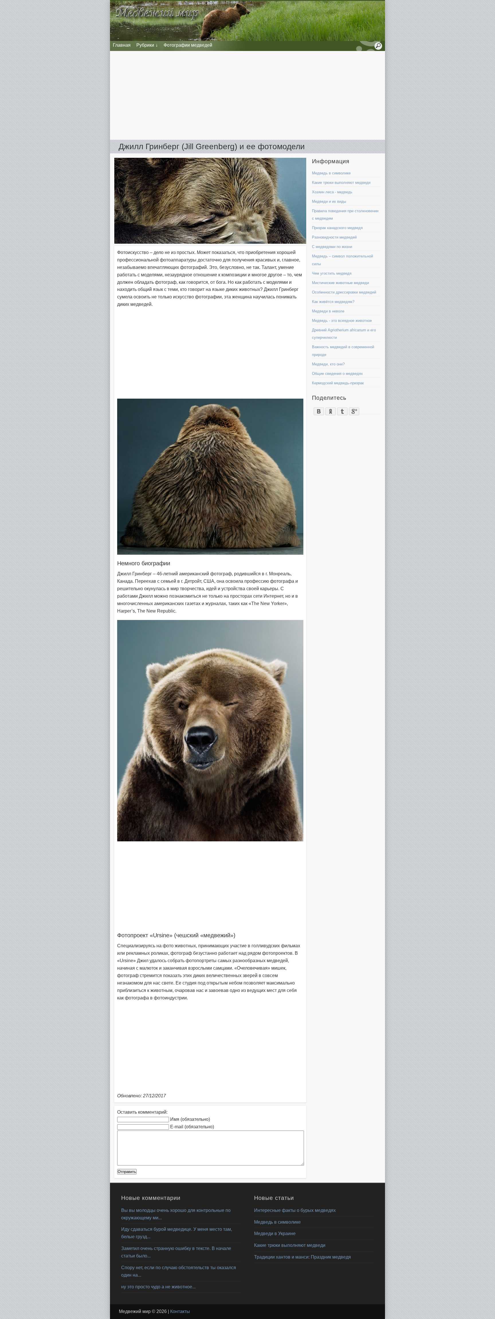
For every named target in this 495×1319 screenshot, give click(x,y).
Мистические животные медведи (340, 283)
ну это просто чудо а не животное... (158, 1286)
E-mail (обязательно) (192, 1126)
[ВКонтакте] (319, 410)
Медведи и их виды (329, 201)
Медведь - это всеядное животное (342, 320)
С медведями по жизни (332, 247)
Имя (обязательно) (190, 1119)
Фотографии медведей (188, 45)
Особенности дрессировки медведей (344, 292)
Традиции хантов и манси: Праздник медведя (302, 1257)
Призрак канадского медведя (337, 228)
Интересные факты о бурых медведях (295, 1210)
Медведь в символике (331, 173)
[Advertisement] (247, 95)
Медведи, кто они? (328, 364)
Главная (122, 45)
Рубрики (145, 45)
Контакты (180, 1311)
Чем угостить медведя (331, 273)
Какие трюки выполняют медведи (341, 182)
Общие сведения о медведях (337, 373)
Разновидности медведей (334, 237)
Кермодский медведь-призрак (338, 383)
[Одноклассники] (331, 410)
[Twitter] (342, 410)
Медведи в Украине (275, 1233)
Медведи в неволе (328, 311)
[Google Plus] (354, 410)
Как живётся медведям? (333, 302)
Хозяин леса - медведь (332, 192)
